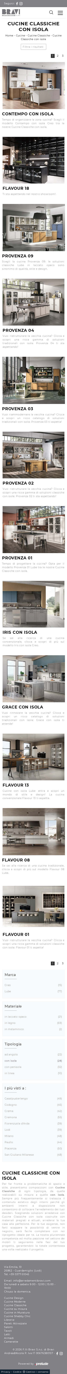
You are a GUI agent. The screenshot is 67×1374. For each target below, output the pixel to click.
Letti (7, 1334)
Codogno (33, 1104)
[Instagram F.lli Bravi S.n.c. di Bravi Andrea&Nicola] (21, 3)
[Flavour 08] (34, 831)
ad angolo (33, 1054)
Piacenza (33, 1148)
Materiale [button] (13, 1006)
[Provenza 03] (34, 380)
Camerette (11, 1341)
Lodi (33, 1129)
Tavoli (8, 1330)
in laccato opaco (33, 1016)
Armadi (9, 1338)
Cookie (17, 1371)
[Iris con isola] (33, 604)
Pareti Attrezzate (15, 1323)
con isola (33, 1060)
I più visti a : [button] (15, 1088)
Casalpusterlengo (33, 1098)
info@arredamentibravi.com (32, 1280)
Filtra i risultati (33, 46)
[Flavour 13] (33, 757)
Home (9, 35)
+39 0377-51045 (19, 1274)
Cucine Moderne (15, 1301)
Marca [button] (10, 975)
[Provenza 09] (34, 227)
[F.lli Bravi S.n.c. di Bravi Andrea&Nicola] (11, 12)
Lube (33, 991)
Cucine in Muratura (17, 1312)
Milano (33, 1136)
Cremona (33, 1117)
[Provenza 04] (33, 302)
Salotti (8, 1327)
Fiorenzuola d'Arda (33, 1123)
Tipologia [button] (13, 1044)
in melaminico (33, 1029)
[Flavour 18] (33, 160)
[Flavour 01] (33, 906)
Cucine (20, 35)
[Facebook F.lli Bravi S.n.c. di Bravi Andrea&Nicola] (17, 3)
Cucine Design (13, 1298)
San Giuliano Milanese (33, 1154)
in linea (33, 1073)
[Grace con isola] (34, 678)
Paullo (33, 1142)
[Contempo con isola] (34, 85)
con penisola (33, 1067)
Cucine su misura (15, 1309)
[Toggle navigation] (60, 12)
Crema (33, 1111)
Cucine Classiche (39, 35)
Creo (33, 985)
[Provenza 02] (33, 455)
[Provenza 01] (34, 529)
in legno (33, 1023)
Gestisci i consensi (37, 1371)
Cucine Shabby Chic (17, 1316)
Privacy (5, 1371)
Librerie (9, 1319)
